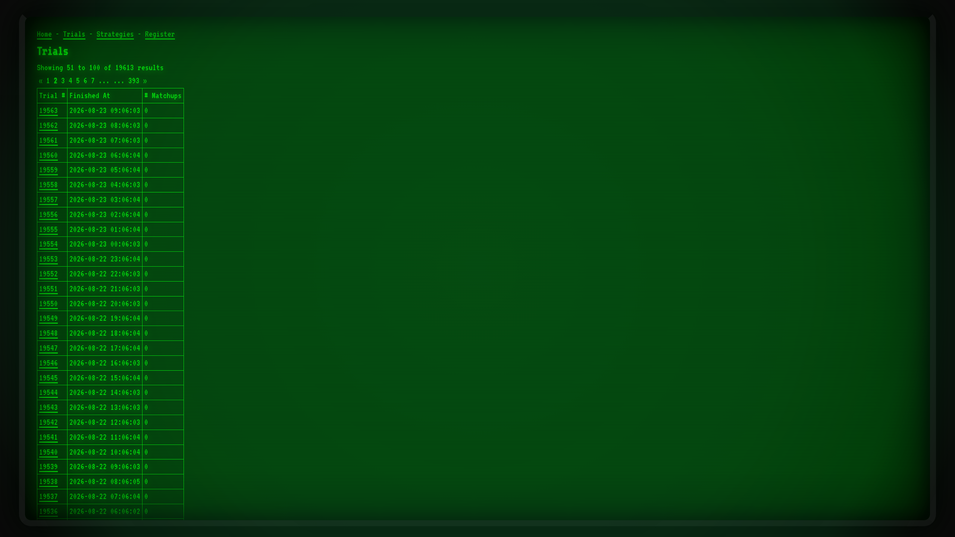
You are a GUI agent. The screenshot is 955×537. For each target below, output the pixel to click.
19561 (48, 140)
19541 (48, 437)
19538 (48, 481)
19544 (48, 392)
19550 (48, 303)
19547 (48, 347)
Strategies (115, 33)
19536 (48, 511)
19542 (48, 422)
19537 (48, 496)
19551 (48, 288)
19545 (48, 377)
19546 (48, 362)
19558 (48, 184)
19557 (48, 199)
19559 (48, 169)
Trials (74, 33)
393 (134, 80)
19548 (48, 333)
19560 (48, 155)
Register (160, 33)
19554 (48, 243)
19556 (48, 214)
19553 (48, 258)
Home (44, 33)
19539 (48, 466)
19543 (48, 407)
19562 (48, 125)
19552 (48, 273)
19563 (48, 110)
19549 (48, 318)
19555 (48, 229)
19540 (48, 452)
